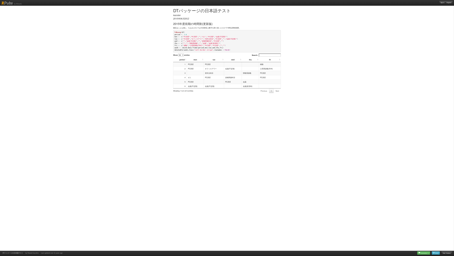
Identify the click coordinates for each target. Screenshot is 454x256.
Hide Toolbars (447, 253)
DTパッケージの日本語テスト (13, 253)
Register (449, 2)
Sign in (442, 2)
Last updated (52, 253)
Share (437, 253)
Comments (425, 253)
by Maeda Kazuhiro (32, 253)
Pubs (7, 3)
